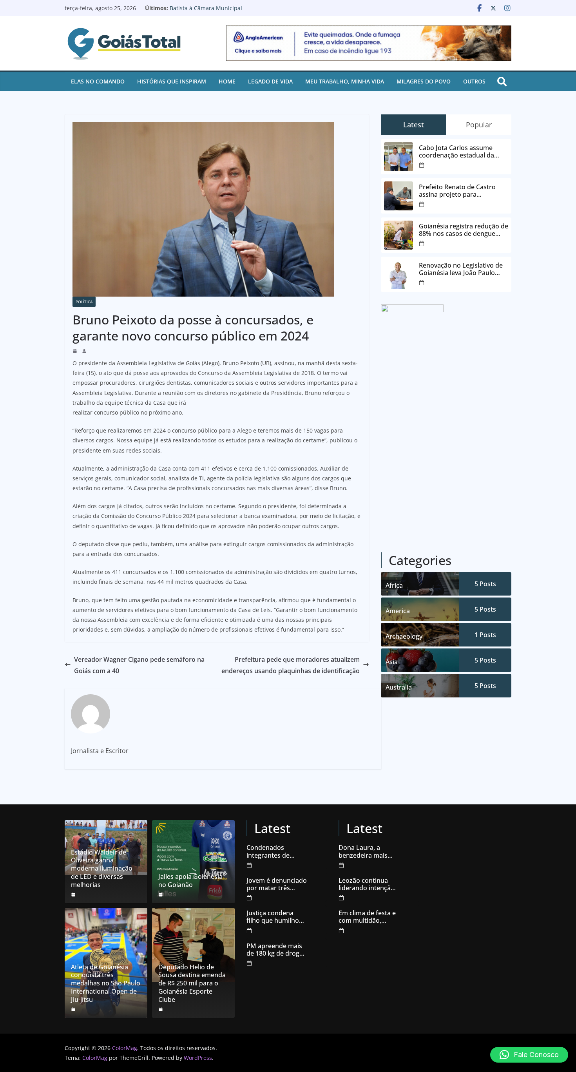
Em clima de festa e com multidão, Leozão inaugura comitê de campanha (367, 916)
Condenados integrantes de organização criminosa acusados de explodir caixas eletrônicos (276, 851)
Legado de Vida (270, 81)
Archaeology (404, 636)
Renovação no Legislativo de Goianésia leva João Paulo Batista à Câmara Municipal (241, 12)
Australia (399, 687)
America (398, 611)
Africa (394, 585)
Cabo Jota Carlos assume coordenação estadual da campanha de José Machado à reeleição (463, 151)
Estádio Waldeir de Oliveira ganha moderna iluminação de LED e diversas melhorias (101, 868)
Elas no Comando (98, 81)
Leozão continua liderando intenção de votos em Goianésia (367, 884)
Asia (392, 661)
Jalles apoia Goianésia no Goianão (190, 881)
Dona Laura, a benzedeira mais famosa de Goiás (363, 851)
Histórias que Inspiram (171, 81)
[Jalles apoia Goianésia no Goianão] (193, 861)
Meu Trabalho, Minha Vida (344, 81)
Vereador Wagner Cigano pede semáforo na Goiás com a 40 (139, 665)
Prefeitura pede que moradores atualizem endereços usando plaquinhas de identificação (290, 665)
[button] (529, 1055)
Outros (474, 81)
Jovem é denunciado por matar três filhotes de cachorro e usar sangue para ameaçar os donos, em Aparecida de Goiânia (276, 884)
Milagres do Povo (424, 81)
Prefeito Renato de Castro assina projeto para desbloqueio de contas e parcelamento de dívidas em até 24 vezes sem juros (461, 190)
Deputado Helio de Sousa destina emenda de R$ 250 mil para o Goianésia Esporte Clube (192, 983)
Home (227, 81)
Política (84, 301)
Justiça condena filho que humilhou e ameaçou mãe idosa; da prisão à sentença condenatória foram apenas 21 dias (276, 916)
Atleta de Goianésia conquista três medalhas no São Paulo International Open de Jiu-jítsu (105, 983)
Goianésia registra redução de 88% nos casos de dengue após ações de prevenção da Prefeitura (463, 230)
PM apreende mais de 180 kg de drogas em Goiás (276, 949)
